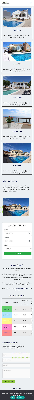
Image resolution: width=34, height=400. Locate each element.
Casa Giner (17, 30)
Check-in (6, 229)
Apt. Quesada (17, 131)
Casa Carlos (17, 97)
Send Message (9, 381)
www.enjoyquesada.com (22, 288)
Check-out (6, 237)
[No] (32, 395)
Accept (13, 397)
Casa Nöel (17, 165)
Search (19, 253)
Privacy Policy (17, 388)
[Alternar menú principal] (30, 2)
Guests (5, 245)
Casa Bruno (17, 64)
